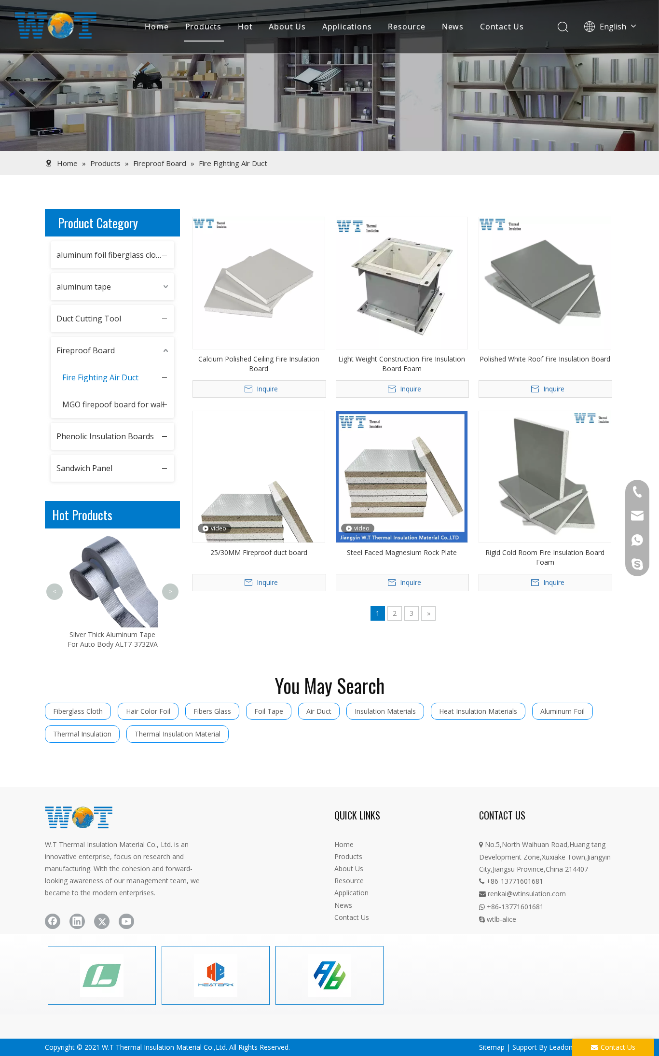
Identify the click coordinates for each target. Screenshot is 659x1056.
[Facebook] (52, 921)
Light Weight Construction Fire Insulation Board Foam (401, 363)
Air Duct (318, 711)
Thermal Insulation (82, 733)
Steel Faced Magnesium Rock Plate (402, 552)
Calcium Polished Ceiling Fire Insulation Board (258, 363)
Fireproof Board (85, 350)
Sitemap (492, 1047)
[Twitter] (102, 921)
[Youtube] (126, 921)
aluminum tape (83, 286)
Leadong (563, 1047)
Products (203, 26)
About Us (287, 26)
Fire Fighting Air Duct (100, 377)
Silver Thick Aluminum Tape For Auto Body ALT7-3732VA (113, 639)
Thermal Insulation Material (177, 733)
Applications (347, 26)
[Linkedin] (77, 921)
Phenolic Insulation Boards (105, 436)
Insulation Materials (385, 711)
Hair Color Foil (148, 711)
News (453, 26)
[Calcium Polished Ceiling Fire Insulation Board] (259, 282)
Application (351, 892)
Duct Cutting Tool (88, 318)
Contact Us (502, 26)
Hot (245, 26)
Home (156, 26)
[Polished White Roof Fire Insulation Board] (545, 282)
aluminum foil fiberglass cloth (110, 255)
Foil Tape (268, 711)
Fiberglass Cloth (78, 711)
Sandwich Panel (84, 468)
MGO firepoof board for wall (113, 404)
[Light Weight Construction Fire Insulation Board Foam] (402, 282)
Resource (406, 26)
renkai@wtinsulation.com (522, 893)
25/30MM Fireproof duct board (258, 552)
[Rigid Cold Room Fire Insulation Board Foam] (545, 476)
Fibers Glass (212, 711)
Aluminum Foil (562, 711)
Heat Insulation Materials (478, 711)
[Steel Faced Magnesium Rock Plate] (402, 476)
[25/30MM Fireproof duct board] (259, 497)
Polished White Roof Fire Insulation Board (545, 358)
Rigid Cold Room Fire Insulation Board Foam (544, 557)
